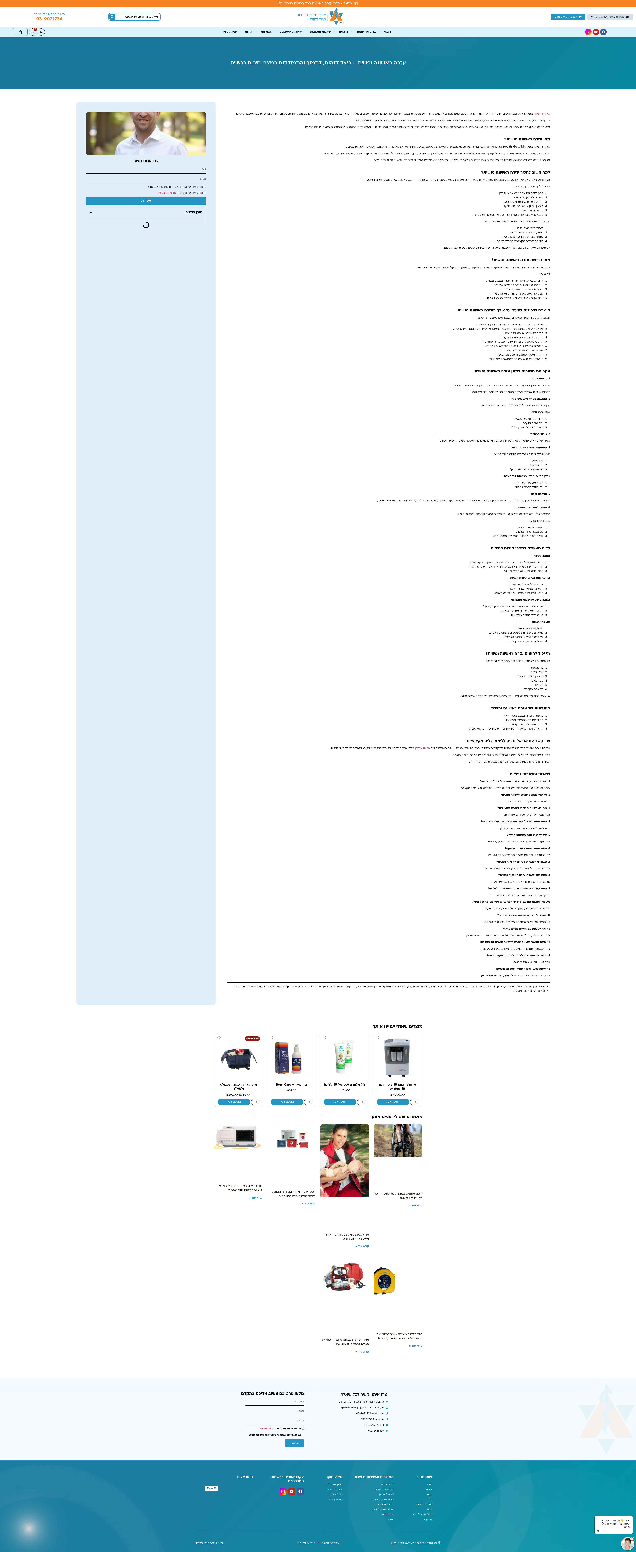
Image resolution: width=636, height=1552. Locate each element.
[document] (318, 776)
